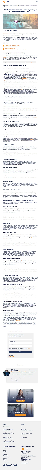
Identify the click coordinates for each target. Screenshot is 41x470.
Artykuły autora (32, 370)
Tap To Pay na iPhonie (6, 430)
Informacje (5, 458)
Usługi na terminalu (6, 434)
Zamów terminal (20, 351)
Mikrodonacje (5, 444)
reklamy (13, 297)
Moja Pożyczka (5, 436)
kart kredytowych (24, 78)
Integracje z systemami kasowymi (8, 433)
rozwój (22, 89)
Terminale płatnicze (6, 426)
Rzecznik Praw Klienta (24, 436)
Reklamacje (23, 434)
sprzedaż (27, 147)
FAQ (21, 426)
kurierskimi (31, 139)
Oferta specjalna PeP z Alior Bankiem (9, 441)
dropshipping (9, 177)
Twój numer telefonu (12, 341)
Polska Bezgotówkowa (32, 62)
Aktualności (5, 454)
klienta (5, 80)
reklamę (35, 117)
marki (19, 209)
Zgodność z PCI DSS (24, 428)
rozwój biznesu (18, 320)
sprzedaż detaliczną (29, 176)
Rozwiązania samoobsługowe (8, 432)
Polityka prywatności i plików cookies (27, 430)
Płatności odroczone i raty (7, 437)
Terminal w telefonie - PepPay (8, 429)
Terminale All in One (6, 428)
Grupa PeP (5, 450)
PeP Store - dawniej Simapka (8, 438)
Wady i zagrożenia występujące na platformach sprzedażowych (15, 49)
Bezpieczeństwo (23, 429)
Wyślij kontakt (20, 400)
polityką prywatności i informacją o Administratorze (19, 349)
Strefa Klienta (5, 455)
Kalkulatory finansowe (24, 432)
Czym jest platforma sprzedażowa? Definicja (12, 45)
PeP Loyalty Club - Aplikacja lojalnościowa (10, 440)
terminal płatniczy (9, 62)
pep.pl (11, 322)
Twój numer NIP (11, 344)
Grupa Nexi (5, 451)
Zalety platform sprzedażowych (10, 48)
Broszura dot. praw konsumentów (26, 433)
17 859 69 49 (11, 356)
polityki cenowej (22, 260)
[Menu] (37, 1)
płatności (4, 57)
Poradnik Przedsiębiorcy (13, 5)
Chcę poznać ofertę (20, 414)
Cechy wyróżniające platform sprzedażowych (12, 46)
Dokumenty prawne (24, 437)
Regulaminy (5, 459)
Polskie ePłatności (5, 5)
